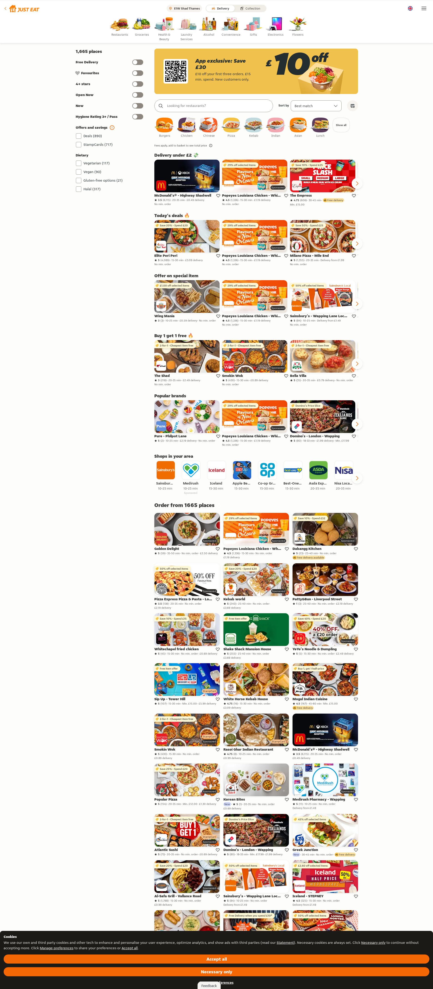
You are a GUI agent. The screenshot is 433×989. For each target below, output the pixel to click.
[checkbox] (164, 128)
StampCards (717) (98, 144)
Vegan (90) (92, 171)
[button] (21, 8)
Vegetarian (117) (96, 163)
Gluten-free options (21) (103, 180)
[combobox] (218, 106)
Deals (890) (92, 136)
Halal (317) (92, 189)
